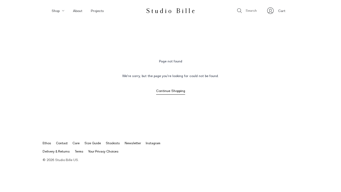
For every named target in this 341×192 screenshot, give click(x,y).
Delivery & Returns (56, 151)
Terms (79, 151)
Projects (97, 11)
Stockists (113, 143)
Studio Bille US (66, 160)
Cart (281, 12)
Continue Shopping (170, 91)
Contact (62, 143)
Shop (56, 11)
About (77, 11)
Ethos (47, 143)
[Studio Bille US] (170, 10)
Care (76, 143)
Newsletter (133, 143)
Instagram (153, 143)
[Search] (239, 10)
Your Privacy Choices (103, 151)
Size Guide (92, 143)
